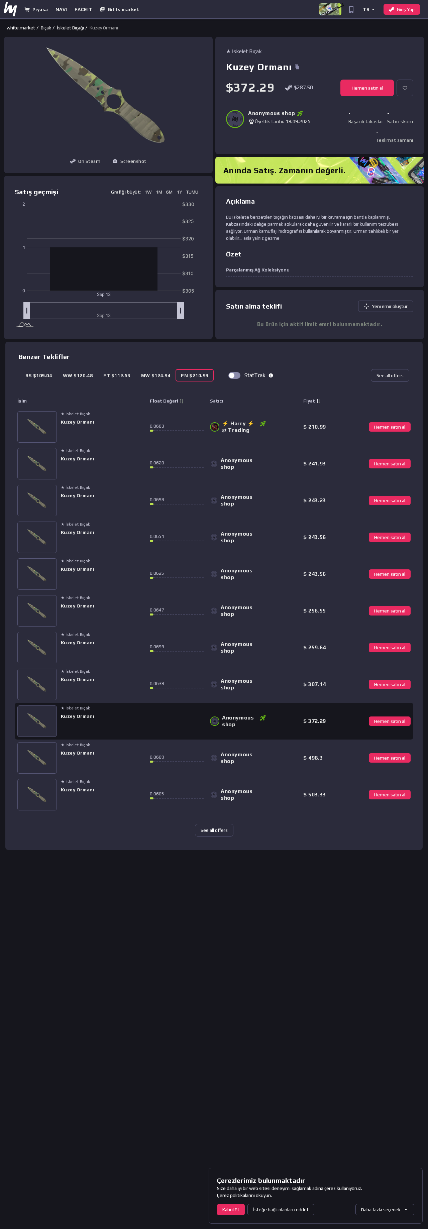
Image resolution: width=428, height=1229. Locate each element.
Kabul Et (230, 1209)
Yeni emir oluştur (390, 306)
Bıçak (46, 27)
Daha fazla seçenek (381, 1209)
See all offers (390, 375)
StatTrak (254, 375)
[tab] (39, 375)
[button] (368, 9)
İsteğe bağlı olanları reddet (281, 1209)
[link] (21, 27)
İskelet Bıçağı (70, 27)
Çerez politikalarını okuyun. (244, 1195)
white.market (21, 27)
